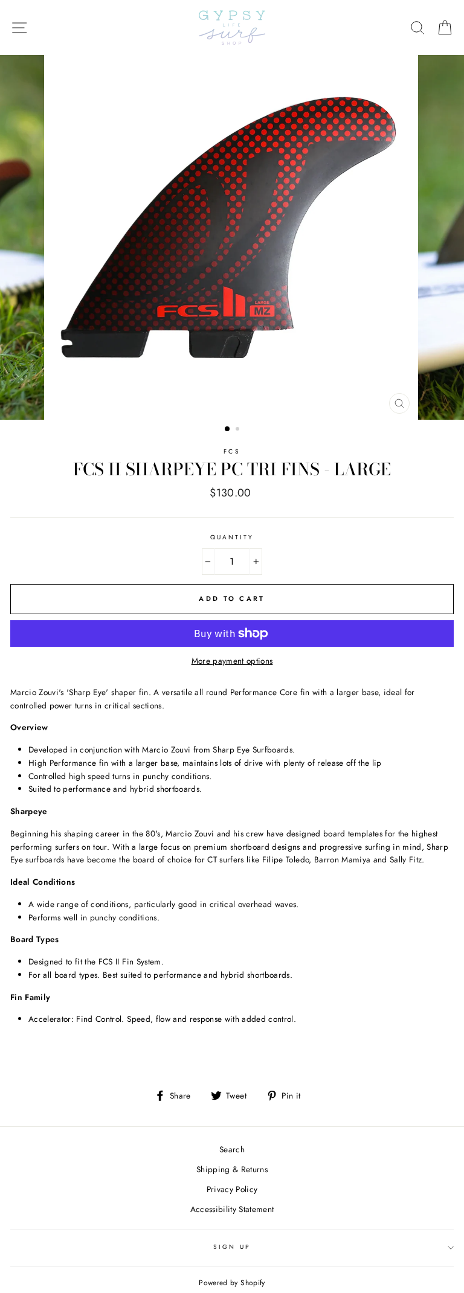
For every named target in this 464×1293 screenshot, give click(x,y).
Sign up (231, 1246)
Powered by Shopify (232, 1282)
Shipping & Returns (232, 1169)
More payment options (232, 661)
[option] (232, 237)
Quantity (232, 537)
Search (232, 1149)
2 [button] (239, 430)
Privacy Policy (232, 1189)
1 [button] (228, 429)
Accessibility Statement (232, 1209)
